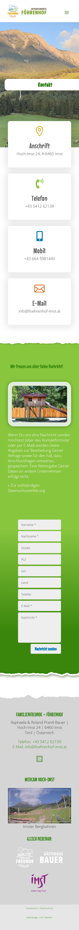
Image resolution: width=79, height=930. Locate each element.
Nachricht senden (46, 648)
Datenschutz (46, 908)
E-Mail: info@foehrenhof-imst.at (40, 746)
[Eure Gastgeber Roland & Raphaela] (39, 425)
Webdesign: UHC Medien (39, 917)
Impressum (32, 908)
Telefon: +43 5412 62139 (39, 741)
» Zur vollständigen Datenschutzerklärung (26, 488)
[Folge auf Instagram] (39, 759)
